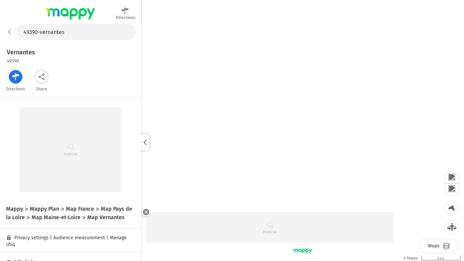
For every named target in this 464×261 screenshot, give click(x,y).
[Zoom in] (452, 177)
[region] (302, 142)
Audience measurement (79, 238)
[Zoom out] (452, 190)
